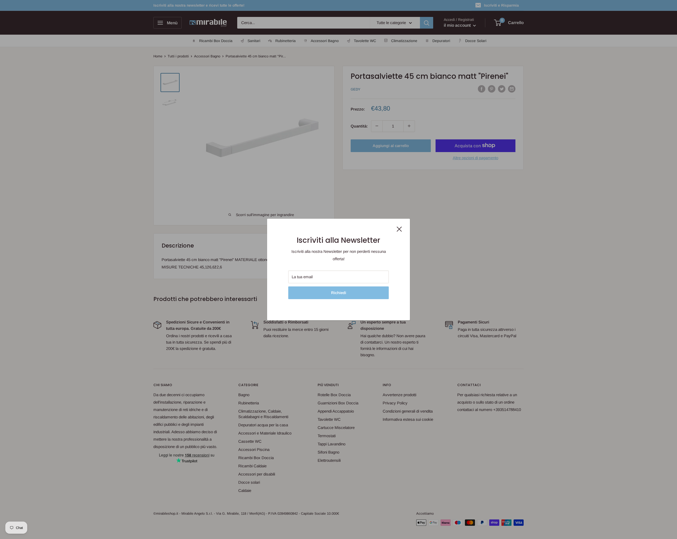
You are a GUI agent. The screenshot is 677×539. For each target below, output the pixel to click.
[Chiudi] (399, 228)
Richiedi (338, 292)
